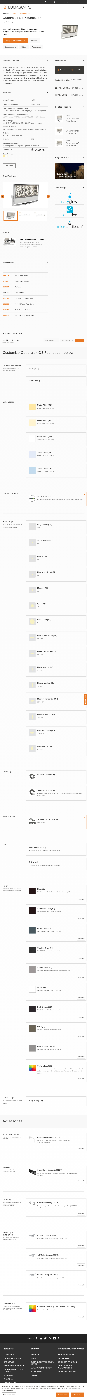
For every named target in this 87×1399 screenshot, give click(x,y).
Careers (34, 1375)
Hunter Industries (66, 1355)
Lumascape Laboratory (41, 1368)
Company (35, 1349)
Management (36, 1372)
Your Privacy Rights (9, 1394)
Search (49, 2)
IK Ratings (8, 1375)
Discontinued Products (14, 1366)
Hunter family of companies (71, 1349)
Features (34, 40)
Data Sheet (9, 166)
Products (6, 13)
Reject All (77, 1394)
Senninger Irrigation (67, 1362)
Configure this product (13, 40)
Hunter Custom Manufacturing (65, 1367)
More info (81, 899)
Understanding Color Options (13, 1371)
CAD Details (9, 1362)
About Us (35, 1355)
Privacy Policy (8, 1390)
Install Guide (79, 70)
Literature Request (12, 1358)
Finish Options (10, 1383)
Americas (78, 2)
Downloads (9, 1355)
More (82, 7)
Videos (23, 47)
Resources (9, 1349)
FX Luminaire (63, 1358)
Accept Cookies (62, 1394)
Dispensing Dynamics (67, 1372)
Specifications (10, 47)
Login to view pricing (8, 342)
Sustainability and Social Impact (42, 1363)
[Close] (83, 1386)
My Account (69, 2)
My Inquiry (58, 2)
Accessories (36, 47)
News (33, 1358)
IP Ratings (8, 1379)
